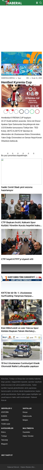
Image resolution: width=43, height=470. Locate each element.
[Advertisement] (21, 28)
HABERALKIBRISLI (8, 78)
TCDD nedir (5, 424)
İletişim (25, 420)
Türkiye (4, 436)
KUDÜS (4, 416)
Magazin (4, 444)
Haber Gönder (28, 436)
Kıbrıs (3, 432)
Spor (19, 78)
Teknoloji (4, 440)
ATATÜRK (5, 412)
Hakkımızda (27, 416)
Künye (25, 412)
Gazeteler (26, 432)
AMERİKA (5, 420)
